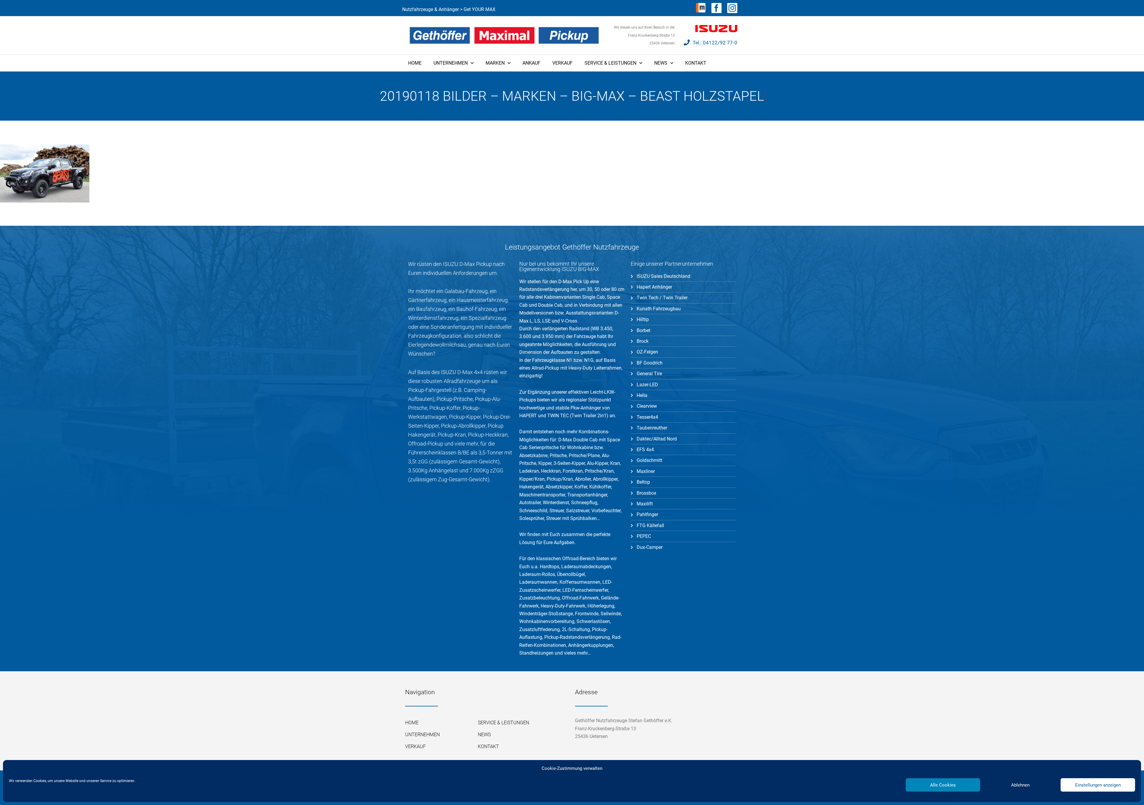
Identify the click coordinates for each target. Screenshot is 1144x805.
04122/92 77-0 (720, 43)
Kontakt (695, 63)
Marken (495, 63)
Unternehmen (450, 63)
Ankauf (531, 63)
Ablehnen (1020, 785)
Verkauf (562, 63)
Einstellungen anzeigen (1098, 785)
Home (415, 63)
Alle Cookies (943, 785)
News (660, 63)
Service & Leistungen (610, 63)
